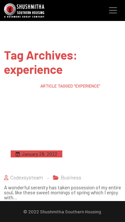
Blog (27, 86)
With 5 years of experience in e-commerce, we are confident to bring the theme (59, 157)
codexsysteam (26, 177)
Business (71, 177)
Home (9, 86)
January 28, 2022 (39, 154)
